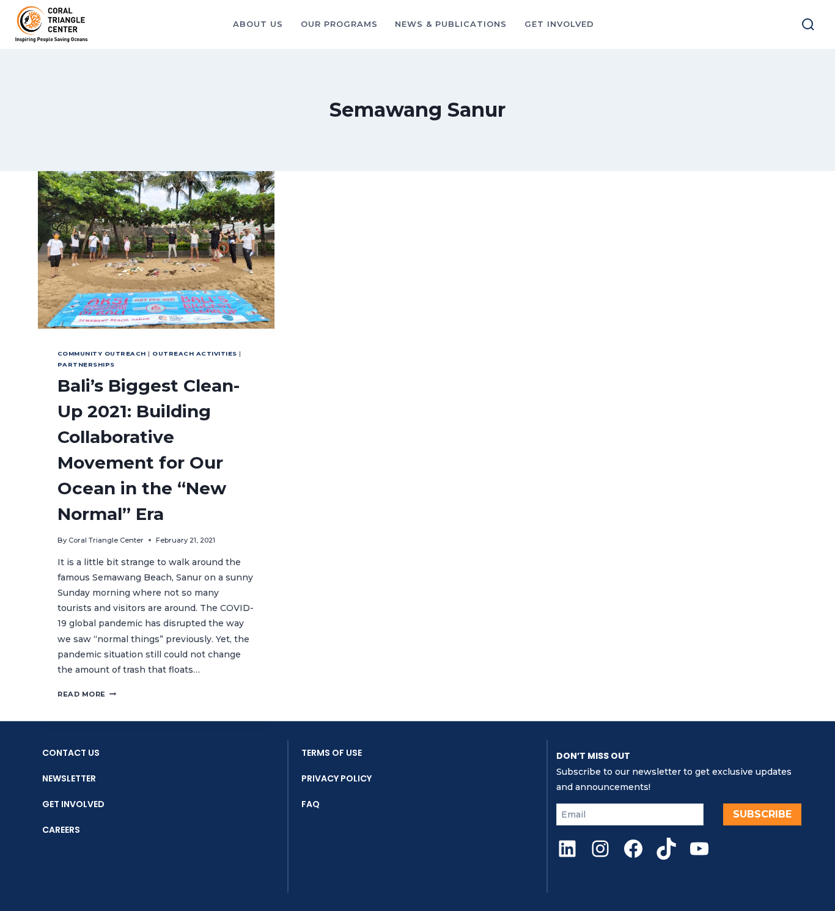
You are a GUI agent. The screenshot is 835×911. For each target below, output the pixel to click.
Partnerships (86, 364)
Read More (86, 694)
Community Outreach (101, 353)
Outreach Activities (194, 353)
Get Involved (73, 804)
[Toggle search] (808, 24)
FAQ (310, 804)
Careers (61, 830)
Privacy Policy (336, 778)
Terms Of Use (331, 753)
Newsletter (69, 778)
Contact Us (71, 753)
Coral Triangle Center (106, 540)
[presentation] (156, 250)
